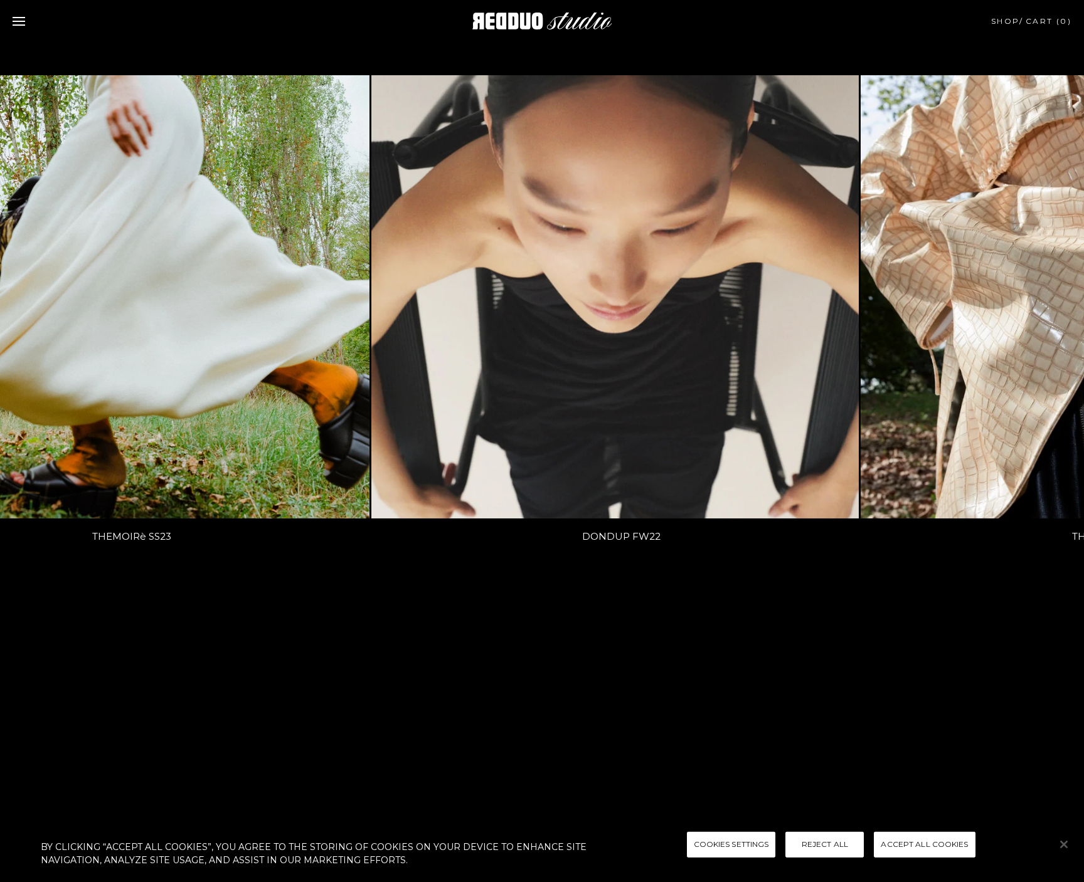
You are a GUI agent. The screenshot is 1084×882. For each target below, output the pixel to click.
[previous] (25, 302)
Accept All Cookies (924, 844)
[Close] (1064, 844)
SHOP (1005, 21)
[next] (1058, 302)
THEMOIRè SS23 (113, 536)
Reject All (825, 844)
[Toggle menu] (19, 21)
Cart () (1048, 21)
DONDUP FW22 (603, 536)
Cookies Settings (731, 844)
